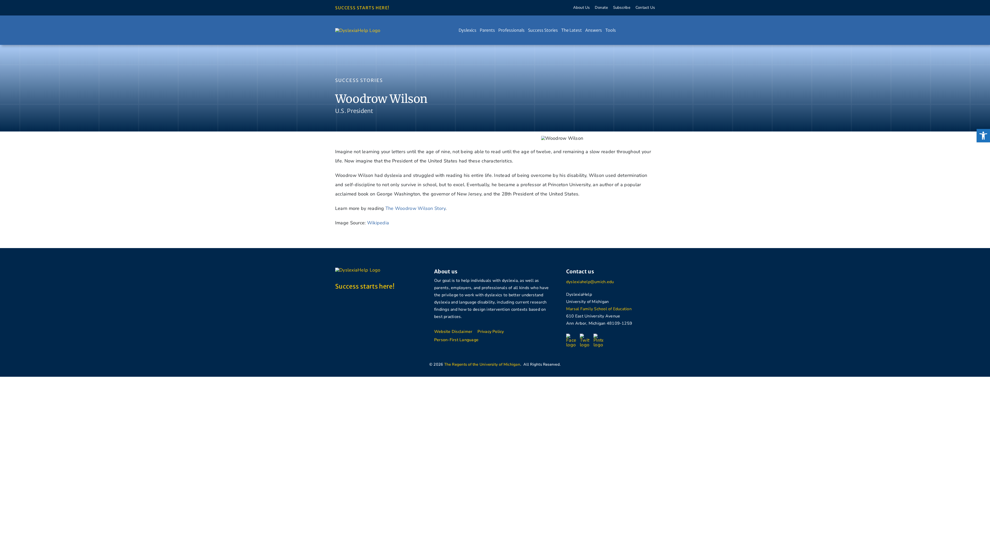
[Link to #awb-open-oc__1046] (639, 30)
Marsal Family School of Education (599, 309)
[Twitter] (585, 336)
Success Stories (359, 80)
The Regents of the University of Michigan (482, 364)
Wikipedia (378, 223)
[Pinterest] (598, 336)
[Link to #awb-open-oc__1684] (649, 30)
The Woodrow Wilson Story (415, 208)
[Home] (453, 30)
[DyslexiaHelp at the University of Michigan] (358, 30)
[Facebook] (571, 336)
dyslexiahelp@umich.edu (590, 282)
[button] (983, 135)
